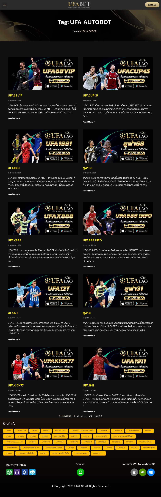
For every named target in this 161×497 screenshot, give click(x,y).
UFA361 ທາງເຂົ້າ (149, 447)
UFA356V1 (60, 442)
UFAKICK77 (16, 385)
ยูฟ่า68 (87, 168)
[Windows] (151, 472)
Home (76, 31)
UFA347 (8, 436)
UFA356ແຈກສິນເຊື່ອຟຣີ (54, 447)
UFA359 (97, 447)
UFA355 (74, 436)
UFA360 (109, 447)
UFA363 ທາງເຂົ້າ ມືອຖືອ (26, 453)
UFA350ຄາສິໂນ (59, 436)
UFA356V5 (102, 442)
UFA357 (71, 447)
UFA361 (134, 447)
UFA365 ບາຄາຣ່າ (81, 453)
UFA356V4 (88, 442)
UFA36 (34, 430)
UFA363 (9, 453)
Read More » (14, 118)
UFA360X (121, 447)
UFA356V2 (74, 442)
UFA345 (46, 430)
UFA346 (148, 430)
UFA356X (129, 442)
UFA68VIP (15, 95)
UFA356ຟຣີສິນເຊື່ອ (145, 442)
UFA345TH (118, 430)
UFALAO (79, 486)
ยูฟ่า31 (87, 312)
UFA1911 (88, 385)
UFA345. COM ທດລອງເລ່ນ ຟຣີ (83, 430)
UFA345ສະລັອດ (133, 430)
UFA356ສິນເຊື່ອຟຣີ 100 (31, 447)
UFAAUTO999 (98, 453)
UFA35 (8, 430)
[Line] (80, 472)
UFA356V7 (116, 442)
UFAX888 (14, 240)
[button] (4, 4)
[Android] (142, 472)
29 (90, 416)
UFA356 (86, 436)
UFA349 (33, 436)
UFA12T (13, 312)
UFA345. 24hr (60, 430)
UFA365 (43, 453)
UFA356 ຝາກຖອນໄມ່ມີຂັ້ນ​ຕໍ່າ (123, 436)
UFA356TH (46, 442)
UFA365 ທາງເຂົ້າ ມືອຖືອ (61, 453)
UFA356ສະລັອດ (11, 447)
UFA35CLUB (21, 430)
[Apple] (134, 472)
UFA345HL (104, 430)
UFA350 (45, 436)
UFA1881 (14, 168)
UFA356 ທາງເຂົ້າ (101, 436)
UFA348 (21, 436)
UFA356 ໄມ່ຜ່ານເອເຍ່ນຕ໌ (14, 442)
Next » (98, 416)
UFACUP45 (90, 95)
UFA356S (32, 442)
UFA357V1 (83, 447)
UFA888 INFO (92, 240)
